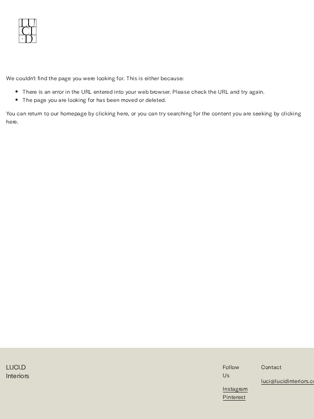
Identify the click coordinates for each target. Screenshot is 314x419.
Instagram (235, 388)
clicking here (112, 113)
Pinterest (234, 397)
